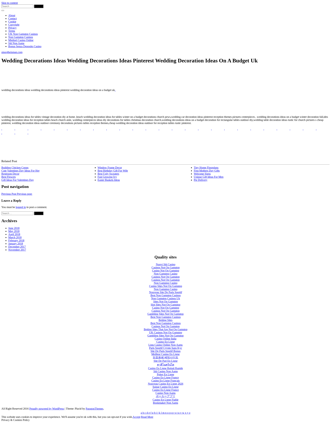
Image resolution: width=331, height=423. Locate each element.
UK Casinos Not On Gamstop (165, 332)
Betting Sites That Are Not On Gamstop (165, 329)
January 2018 (15, 243)
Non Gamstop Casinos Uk (165, 298)
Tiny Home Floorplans (206, 167)
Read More (147, 416)
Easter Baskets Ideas (109, 179)
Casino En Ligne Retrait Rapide (165, 368)
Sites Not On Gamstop (165, 301)
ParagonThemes (94, 408)
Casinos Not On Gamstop (166, 267)
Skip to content (9, 2)
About (11, 15)
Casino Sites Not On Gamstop (165, 286)
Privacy (12, 27)
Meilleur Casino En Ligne (165, 354)
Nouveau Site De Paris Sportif (165, 292)
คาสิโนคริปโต (165, 364)
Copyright (13, 24)
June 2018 (13, 228)
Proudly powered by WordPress (46, 408)
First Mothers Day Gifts (207, 170)
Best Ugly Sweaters (108, 173)
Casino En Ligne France (165, 377)
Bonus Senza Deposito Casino (24, 46)
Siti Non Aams (16, 43)
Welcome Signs (202, 173)
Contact (12, 18)
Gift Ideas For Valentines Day (17, 179)
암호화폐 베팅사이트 (165, 357)
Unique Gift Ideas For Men (208, 176)
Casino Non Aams (165, 393)
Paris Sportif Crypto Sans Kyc (165, 347)
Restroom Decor (10, 173)
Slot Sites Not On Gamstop (165, 304)
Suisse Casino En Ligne (166, 386)
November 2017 (17, 249)
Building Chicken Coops (14, 167)
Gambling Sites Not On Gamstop (165, 313)
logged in (21, 207)
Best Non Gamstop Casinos (166, 295)
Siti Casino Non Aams (165, 371)
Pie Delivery (200, 179)
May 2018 (13, 231)
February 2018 (16, 240)
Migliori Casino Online (20, 40)
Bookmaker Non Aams (165, 402)
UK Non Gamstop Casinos (23, 33)
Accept (136, 416)
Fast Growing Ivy (107, 176)
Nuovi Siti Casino (165, 264)
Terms (11, 30)
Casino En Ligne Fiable (165, 399)
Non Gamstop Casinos (20, 37)
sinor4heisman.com (11, 52)
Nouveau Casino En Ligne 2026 (165, 383)
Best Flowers (8, 176)
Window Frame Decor (110, 167)
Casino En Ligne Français (165, 380)
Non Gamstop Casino (165, 273)
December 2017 (17, 246)
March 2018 (15, 237)
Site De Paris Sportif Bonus (165, 351)
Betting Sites (165, 320)
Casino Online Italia (165, 338)
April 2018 (14, 234)
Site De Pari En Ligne (166, 360)
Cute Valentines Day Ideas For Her (20, 170)
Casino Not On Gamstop (165, 270)
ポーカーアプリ (165, 396)
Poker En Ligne (165, 374)
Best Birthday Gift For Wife (113, 170)
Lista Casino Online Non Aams (165, 344)
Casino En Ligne (165, 341)
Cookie (12, 21)
